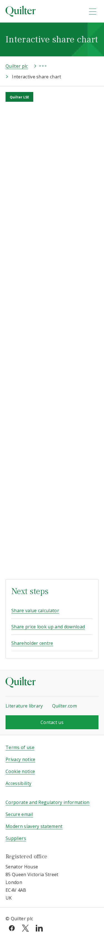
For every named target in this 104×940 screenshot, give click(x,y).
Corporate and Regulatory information (48, 802)
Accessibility (18, 783)
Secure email (19, 814)
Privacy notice (20, 759)
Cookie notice (20, 771)
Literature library (24, 706)
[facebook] (12, 927)
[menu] (92, 11)
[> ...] (38, 66)
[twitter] (25, 927)
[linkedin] (39, 927)
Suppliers (16, 838)
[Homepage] (43, 11)
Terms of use (20, 747)
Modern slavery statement (34, 826)
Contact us (52, 722)
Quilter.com (64, 706)
